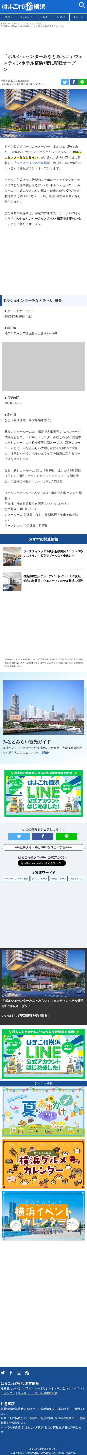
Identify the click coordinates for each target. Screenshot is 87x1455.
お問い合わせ (62, 1388)
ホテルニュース (58, 878)
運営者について (11, 1388)
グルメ (43, 17)
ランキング (26, 17)
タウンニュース (39, 878)
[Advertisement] (43, 39)
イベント (61, 17)
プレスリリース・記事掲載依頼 (37, 1393)
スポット (78, 17)
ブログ (8, 17)
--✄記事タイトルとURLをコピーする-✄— (23, 84)
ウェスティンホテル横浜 (33, 162)
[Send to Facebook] (74, 82)
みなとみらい (76, 878)
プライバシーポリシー (37, 1388)
